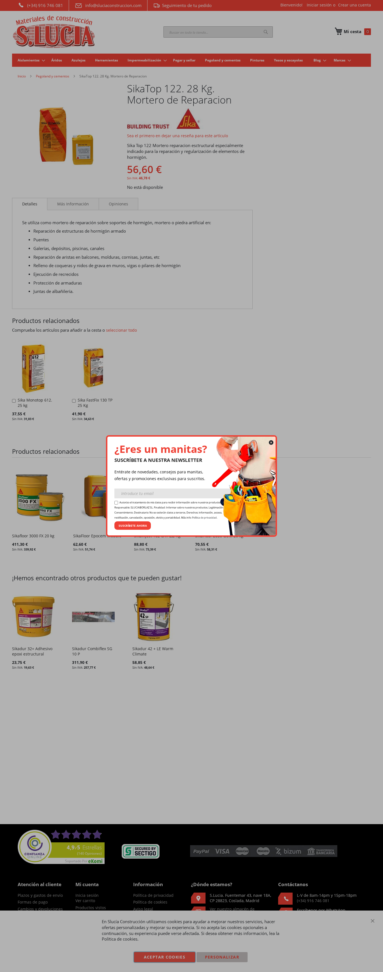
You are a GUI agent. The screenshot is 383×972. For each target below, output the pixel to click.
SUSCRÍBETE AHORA (133, 526)
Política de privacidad (204, 517)
